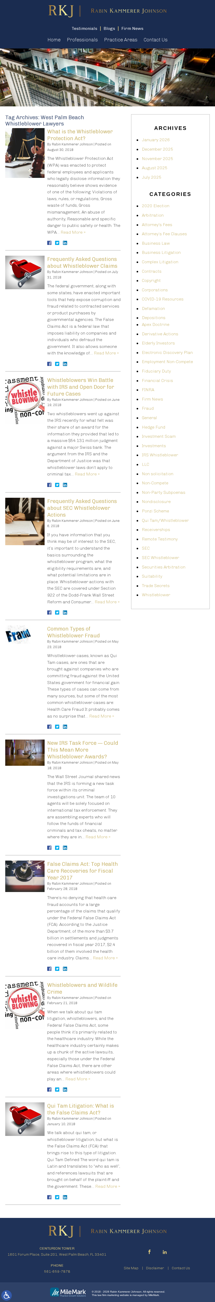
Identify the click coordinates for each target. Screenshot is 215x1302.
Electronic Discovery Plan (167, 352)
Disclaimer (155, 1268)
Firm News (152, 399)
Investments (154, 445)
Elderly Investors (158, 343)
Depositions (153, 317)
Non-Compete (155, 482)
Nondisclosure (156, 501)
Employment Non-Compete (167, 361)
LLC (145, 464)
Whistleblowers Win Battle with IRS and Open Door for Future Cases (80, 387)
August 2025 (155, 167)
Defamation (153, 308)
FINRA (148, 389)
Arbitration (153, 215)
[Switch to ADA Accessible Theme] (6, 1295)
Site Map (131, 1268)
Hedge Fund (153, 427)
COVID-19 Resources (163, 299)
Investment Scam (159, 436)
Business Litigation (161, 252)
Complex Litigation (160, 261)
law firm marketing (108, 1295)
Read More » (73, 232)
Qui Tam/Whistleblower (165, 520)
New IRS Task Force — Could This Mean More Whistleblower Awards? (82, 750)
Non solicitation (157, 473)
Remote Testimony (160, 539)
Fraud (148, 408)
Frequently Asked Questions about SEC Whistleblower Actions (82, 508)
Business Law (156, 243)
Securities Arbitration (163, 567)
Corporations (155, 289)
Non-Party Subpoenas (163, 492)
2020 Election (155, 205)
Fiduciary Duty (156, 371)
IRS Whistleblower (160, 454)
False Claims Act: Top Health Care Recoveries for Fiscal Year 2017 (82, 871)
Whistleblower (156, 594)
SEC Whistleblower (160, 557)
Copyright (151, 280)
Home (54, 40)
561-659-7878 (57, 1271)
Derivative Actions (160, 333)
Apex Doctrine (155, 324)
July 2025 (152, 177)
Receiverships (156, 529)
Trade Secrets (156, 585)
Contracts (152, 271)
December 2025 (157, 149)
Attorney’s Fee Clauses (164, 233)
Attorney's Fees (157, 224)
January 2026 (156, 139)
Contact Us (156, 40)
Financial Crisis (157, 380)
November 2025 (157, 158)
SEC (146, 548)
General (149, 417)
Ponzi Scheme (155, 510)
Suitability (152, 576)
